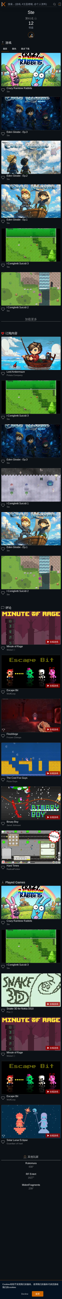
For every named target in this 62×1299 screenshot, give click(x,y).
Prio (8, 1012)
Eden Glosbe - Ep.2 (17, 175)
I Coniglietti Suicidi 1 (18, 503)
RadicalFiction (13, 869)
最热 (14, 49)
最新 (5, 49)
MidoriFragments (31, 1187)
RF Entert (31, 1176)
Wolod (10, 650)
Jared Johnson (14, 825)
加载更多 (31, 319)
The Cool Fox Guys (17, 778)
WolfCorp (11, 693)
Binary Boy (12, 822)
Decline (24, 1294)
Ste (8, 91)
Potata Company (15, 375)
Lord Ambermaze (16, 372)
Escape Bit (12, 690)
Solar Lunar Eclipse (17, 1140)
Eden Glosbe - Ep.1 (17, 219)
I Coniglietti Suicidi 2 (18, 307)
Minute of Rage (15, 646)
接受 (38, 1294)
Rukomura (31, 1165)
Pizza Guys (12, 781)
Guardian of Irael (15, 1143)
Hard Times (13, 865)
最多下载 (25, 49)
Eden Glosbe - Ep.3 (17, 132)
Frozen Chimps (14, 737)
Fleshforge (12, 734)
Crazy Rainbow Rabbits (19, 88)
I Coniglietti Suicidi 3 (18, 263)
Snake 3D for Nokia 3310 (20, 1008)
